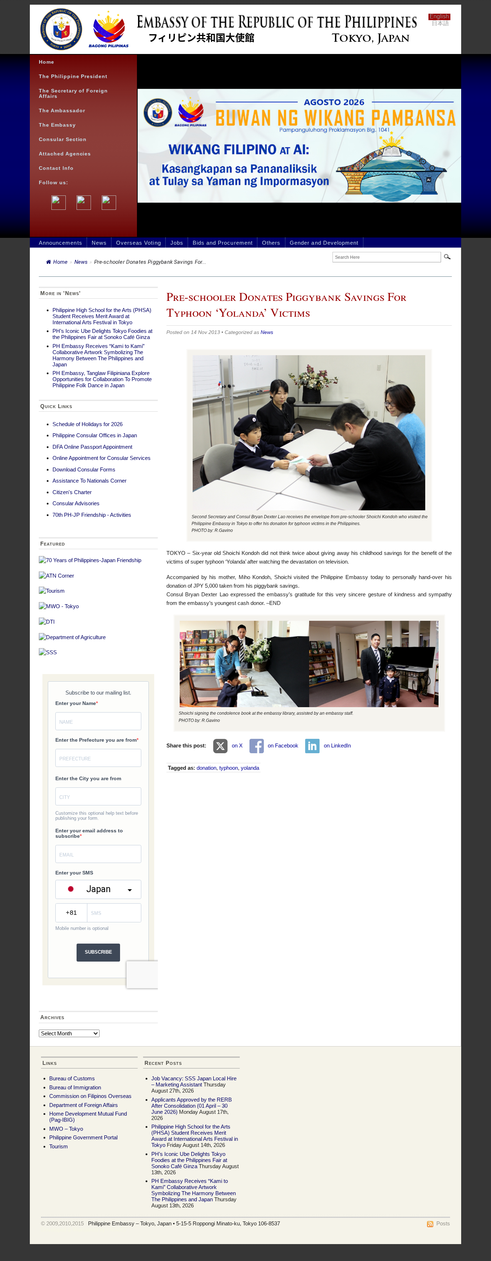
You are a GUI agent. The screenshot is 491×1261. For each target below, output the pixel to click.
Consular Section (63, 139)
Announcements (60, 243)
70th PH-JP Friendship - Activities (91, 515)
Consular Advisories (76, 503)
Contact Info (56, 168)
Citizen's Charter (72, 492)
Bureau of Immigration (75, 1087)
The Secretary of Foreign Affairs (73, 93)
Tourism (58, 1146)
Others (271, 243)
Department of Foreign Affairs (83, 1105)
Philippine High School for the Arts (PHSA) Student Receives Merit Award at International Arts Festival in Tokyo (101, 316)
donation (206, 768)
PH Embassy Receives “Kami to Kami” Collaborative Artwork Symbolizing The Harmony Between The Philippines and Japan (98, 355)
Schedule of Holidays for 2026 (87, 424)
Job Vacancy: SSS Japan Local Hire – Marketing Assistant (194, 1081)
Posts (443, 1223)
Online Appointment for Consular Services (101, 458)
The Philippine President (73, 76)
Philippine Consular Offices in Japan (94, 435)
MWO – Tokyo (66, 1129)
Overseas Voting (138, 243)
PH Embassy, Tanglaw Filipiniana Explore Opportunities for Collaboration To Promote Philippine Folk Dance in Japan (102, 379)
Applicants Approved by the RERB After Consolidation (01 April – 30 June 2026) (191, 1106)
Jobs (176, 243)
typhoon (228, 768)
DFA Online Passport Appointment (92, 447)
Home (46, 62)
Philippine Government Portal (83, 1137)
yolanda (250, 768)
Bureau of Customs (72, 1078)
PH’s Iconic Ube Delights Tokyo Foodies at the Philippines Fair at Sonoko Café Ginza (102, 334)
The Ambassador (62, 110)
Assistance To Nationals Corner (89, 481)
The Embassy (57, 125)
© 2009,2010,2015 (62, 1223)
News (99, 243)
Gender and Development (324, 243)
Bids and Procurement (223, 243)
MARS (118, 1229)
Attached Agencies (65, 154)
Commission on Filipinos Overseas (90, 1096)
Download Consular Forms (83, 469)
